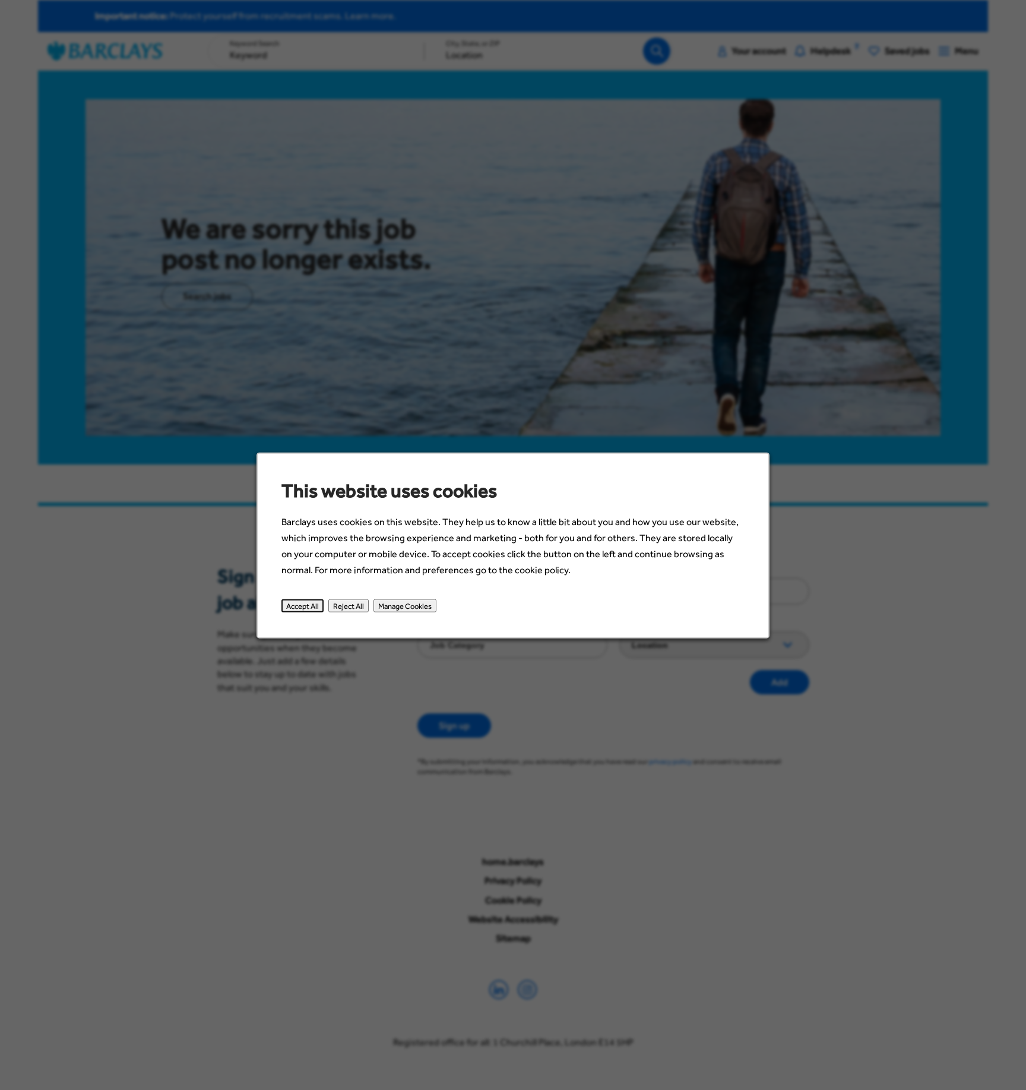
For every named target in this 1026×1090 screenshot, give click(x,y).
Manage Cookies (405, 605)
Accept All (302, 605)
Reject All (348, 605)
